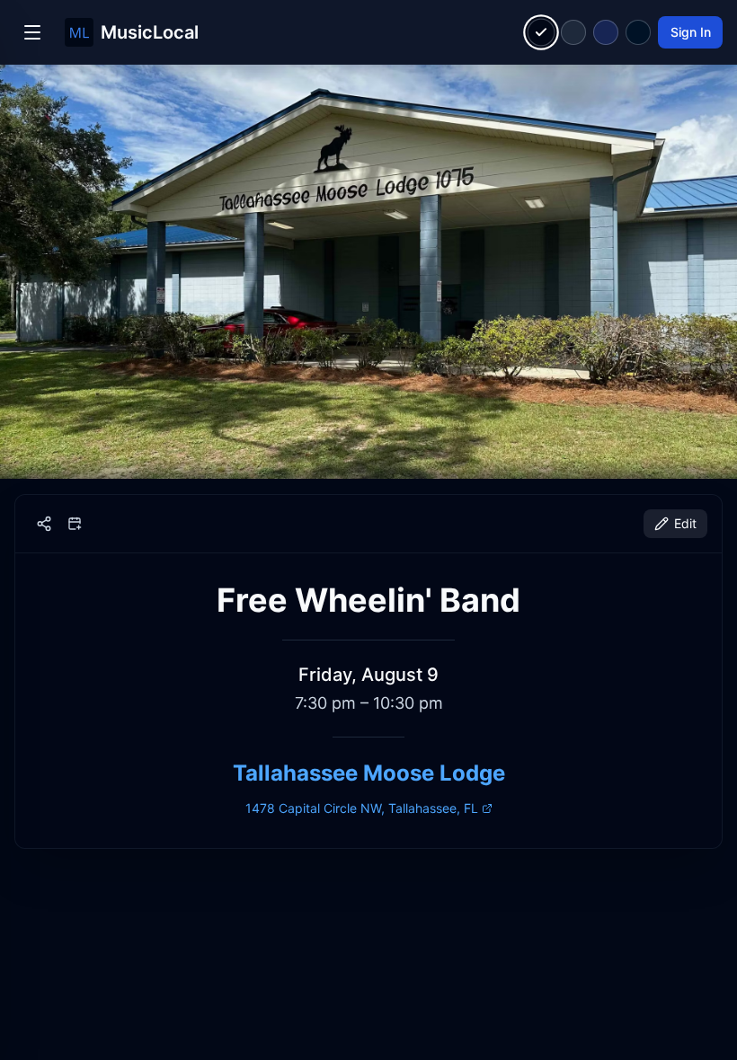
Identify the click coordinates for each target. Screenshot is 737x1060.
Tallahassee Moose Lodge (369, 773)
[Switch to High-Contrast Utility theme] (638, 32)
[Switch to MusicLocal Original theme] (541, 33)
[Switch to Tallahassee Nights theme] (605, 32)
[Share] (44, 523)
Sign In (690, 32)
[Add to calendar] (74, 523)
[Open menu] (32, 32)
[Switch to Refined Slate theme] (573, 32)
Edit (685, 523)
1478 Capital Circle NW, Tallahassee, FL (361, 808)
